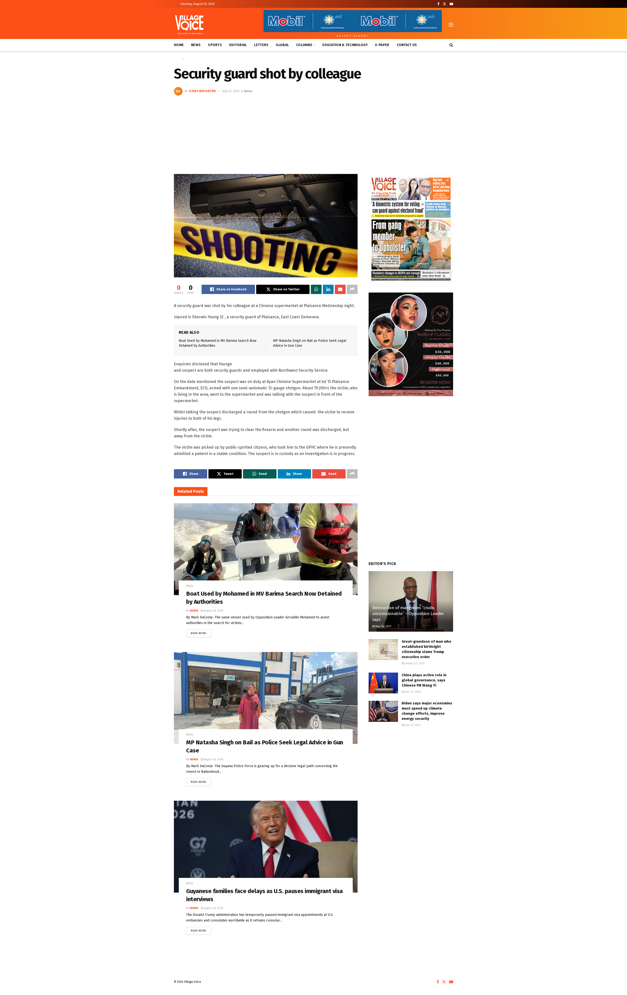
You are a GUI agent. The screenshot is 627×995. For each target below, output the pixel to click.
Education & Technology (345, 45)
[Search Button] (451, 45)
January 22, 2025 (414, 663)
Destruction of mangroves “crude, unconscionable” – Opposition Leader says (408, 613)
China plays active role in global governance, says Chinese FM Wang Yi (424, 680)
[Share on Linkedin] (328, 289)
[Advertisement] (313, 132)
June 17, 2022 (412, 725)
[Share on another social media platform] (352, 289)
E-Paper (382, 45)
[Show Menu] (451, 24)
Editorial (238, 45)
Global (282, 45)
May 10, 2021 (382, 626)
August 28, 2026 (213, 610)
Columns (304, 45)
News (196, 45)
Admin (194, 610)
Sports (215, 45)
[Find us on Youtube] (451, 4)
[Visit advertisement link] (411, 228)
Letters (261, 45)
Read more (201, 632)
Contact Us (407, 45)
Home (179, 45)
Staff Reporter (202, 91)
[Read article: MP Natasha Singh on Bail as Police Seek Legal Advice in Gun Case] (266, 698)
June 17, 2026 (412, 691)
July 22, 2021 (231, 91)
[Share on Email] (340, 289)
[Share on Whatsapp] (316, 289)
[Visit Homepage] (189, 24)
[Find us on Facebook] (438, 4)
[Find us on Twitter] (444, 4)
